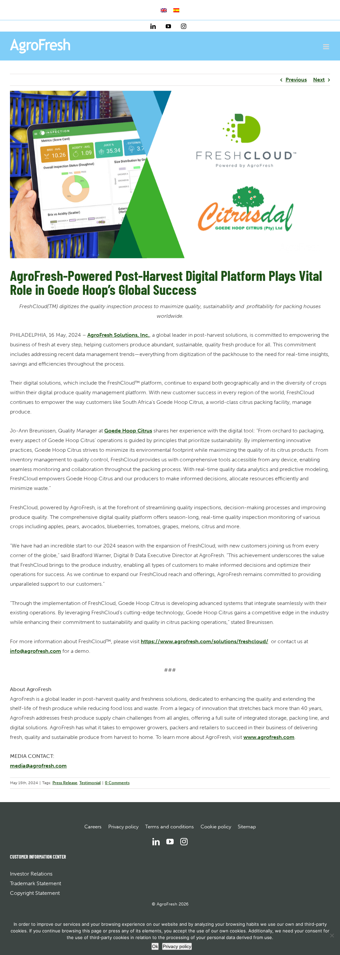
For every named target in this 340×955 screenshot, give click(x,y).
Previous (296, 79)
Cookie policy (216, 827)
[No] (331, 935)
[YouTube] (170, 841)
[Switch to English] (163, 10)
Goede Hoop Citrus (128, 430)
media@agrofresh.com (38, 766)
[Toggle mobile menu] (326, 46)
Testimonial (90, 782)
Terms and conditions (169, 827)
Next (319, 79)
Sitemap (247, 827)
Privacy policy (123, 827)
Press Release (64, 782)
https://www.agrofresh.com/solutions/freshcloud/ (204, 641)
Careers (93, 827)
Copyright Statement (35, 893)
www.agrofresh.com (269, 737)
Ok (155, 946)
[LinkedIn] (156, 841)
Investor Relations (31, 874)
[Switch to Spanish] (176, 10)
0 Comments (117, 782)
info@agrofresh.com (35, 651)
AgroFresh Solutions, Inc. (118, 335)
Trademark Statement (35, 883)
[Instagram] (184, 841)
